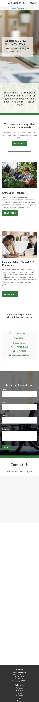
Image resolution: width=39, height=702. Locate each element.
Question (5, 429)
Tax (19, 698)
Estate (19, 693)
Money (19, 701)
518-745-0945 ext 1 (21, 347)
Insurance (19, 696)
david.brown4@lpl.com (20, 355)
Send (6, 447)
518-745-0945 (22, 672)
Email (4, 402)
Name (4, 389)
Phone (4, 415)
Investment (19, 690)
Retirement (19, 688)
